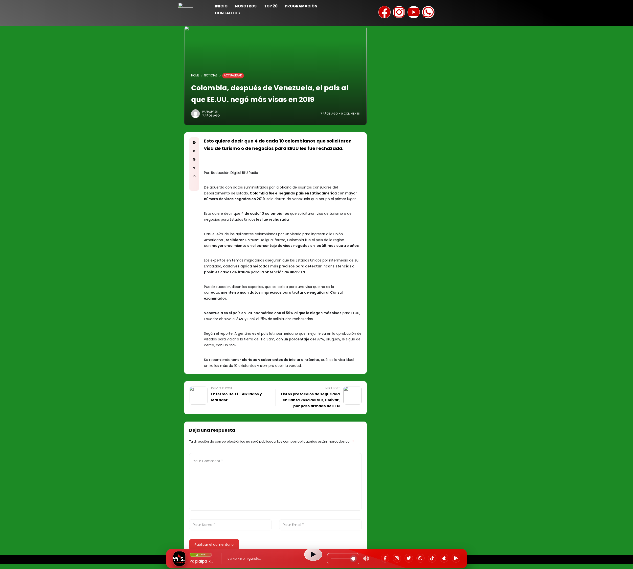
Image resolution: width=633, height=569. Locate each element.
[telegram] (194, 167)
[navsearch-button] (449, 9)
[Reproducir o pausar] (313, 554)
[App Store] (444, 558)
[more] (194, 185)
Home (195, 75)
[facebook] (194, 142)
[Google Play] (456, 558)
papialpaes (210, 112)
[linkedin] (194, 176)
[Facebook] (385, 558)
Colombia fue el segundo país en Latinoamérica (294, 193)
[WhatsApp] (420, 558)
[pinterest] (194, 159)
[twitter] (194, 150)
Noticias (211, 75)
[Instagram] (397, 558)
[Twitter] (409, 558)
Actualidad (233, 75)
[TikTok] (432, 558)
